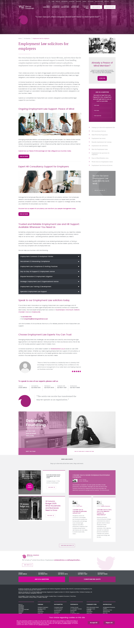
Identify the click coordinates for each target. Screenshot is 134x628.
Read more (50, 487)
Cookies (39, 597)
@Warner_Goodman (33, 555)
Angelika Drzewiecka (105, 506)
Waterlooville (36, 312)
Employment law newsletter (100, 146)
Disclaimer (25, 597)
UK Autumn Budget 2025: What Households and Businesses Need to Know (53, 505)
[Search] (49, 1)
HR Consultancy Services (99, 131)
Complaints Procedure (63, 596)
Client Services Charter (42, 596)
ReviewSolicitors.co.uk (58, 348)
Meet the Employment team (100, 149)
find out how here (99, 190)
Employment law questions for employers (100, 153)
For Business (27, 38)
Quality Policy (52, 596)
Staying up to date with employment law (103, 127)
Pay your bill (91, 1)
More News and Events (66, 545)
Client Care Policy (30, 596)
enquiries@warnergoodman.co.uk (36, 319)
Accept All (93, 622)
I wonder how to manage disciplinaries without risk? (80, 511)
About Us (58, 1)
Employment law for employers (41, 38)
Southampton (60, 310)
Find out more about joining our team (84, 451)
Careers (84, 1)
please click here (43, 624)
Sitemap (45, 597)
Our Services (64, 1)
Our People (78, 1)
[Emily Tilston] (75, 502)
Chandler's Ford (23, 312)
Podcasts (106, 1)
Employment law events (99, 138)
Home (53, 1)
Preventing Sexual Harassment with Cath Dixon (53, 476)
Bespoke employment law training (101, 142)
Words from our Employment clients (102, 162)
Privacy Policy (33, 597)
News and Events (99, 1)
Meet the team (30, 451)
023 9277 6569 (102, 574)
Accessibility (21, 596)
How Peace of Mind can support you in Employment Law (28, 476)
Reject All (109, 622)
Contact (113, 1)
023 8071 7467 (75, 7)
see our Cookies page (64, 623)
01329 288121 (46, 7)
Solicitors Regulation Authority (58, 588)
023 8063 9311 (55, 7)
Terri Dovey (85, 481)
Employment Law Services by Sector (102, 165)
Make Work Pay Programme (100, 135)
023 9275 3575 (65, 7)
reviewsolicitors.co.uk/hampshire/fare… (67, 560)
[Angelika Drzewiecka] (99, 502)
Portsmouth (69, 310)
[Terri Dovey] (75, 480)
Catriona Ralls (40, 421)
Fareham (77, 310)
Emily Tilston (79, 506)
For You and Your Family (23, 609)
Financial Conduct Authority (25, 590)
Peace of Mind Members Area (100, 158)
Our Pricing (71, 1)
